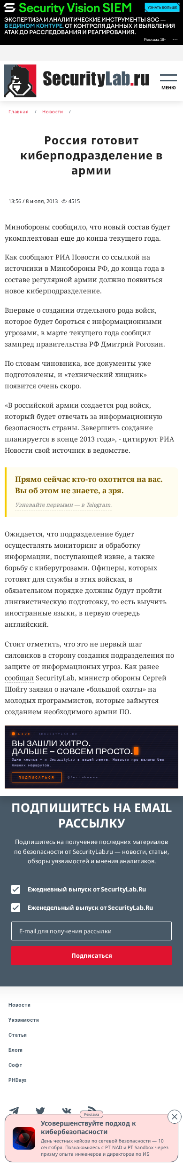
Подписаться (91, 955)
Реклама (91, 1114)
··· (175, 38)
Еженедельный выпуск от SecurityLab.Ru (90, 907)
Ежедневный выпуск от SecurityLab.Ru (87, 889)
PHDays (17, 1080)
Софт (15, 1065)
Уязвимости (23, 1020)
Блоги (15, 1050)
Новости (19, 1005)
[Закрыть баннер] (175, 1117)
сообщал (19, 677)
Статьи (17, 1035)
